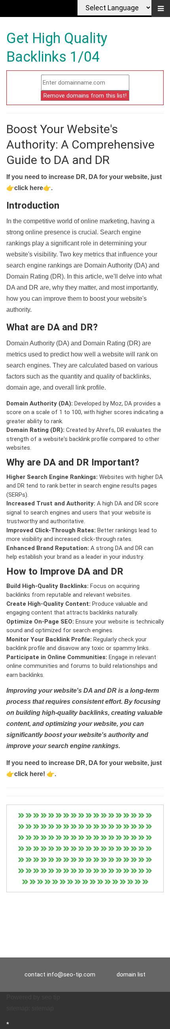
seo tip (51, 997)
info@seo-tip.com (71, 974)
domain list (131, 974)
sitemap (43, 1008)
